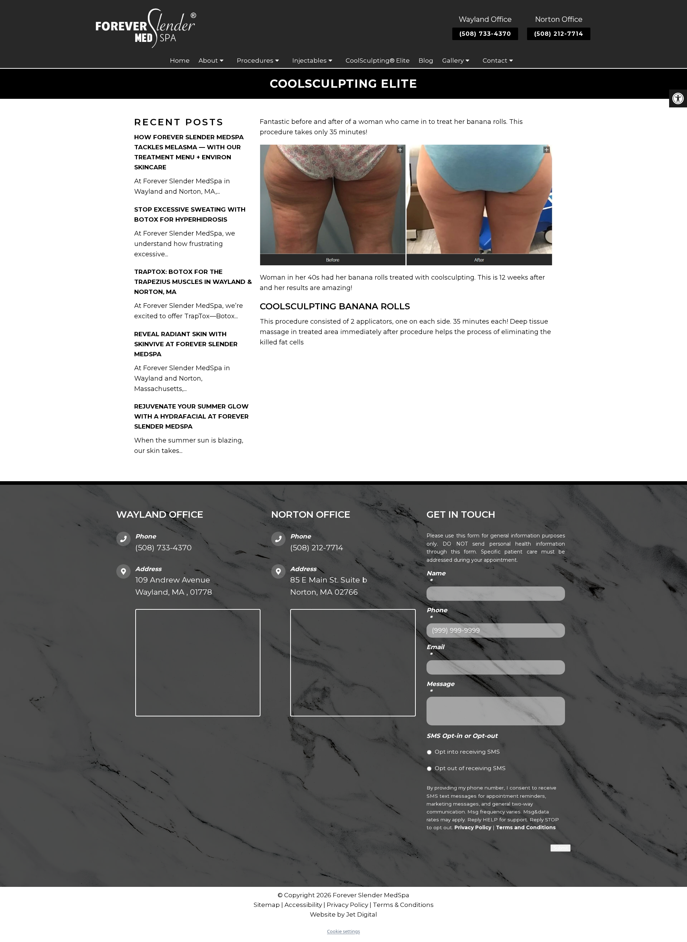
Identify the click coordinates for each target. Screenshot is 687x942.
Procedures (255, 60)
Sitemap (267, 904)
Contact (495, 60)
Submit (560, 848)
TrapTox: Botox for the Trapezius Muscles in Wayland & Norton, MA (193, 281)
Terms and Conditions (526, 827)
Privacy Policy (472, 827)
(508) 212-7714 (558, 33)
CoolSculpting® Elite (378, 60)
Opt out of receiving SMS (470, 768)
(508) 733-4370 (485, 33)
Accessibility (303, 904)
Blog (426, 60)
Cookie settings (343, 931)
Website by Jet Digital (343, 914)
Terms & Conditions (403, 904)
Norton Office (559, 19)
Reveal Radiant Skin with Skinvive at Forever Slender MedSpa (186, 344)
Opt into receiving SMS (467, 751)
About (208, 60)
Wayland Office (485, 19)
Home (180, 60)
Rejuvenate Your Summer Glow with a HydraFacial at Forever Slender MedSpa (191, 416)
